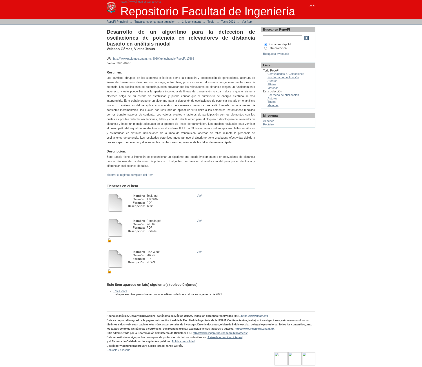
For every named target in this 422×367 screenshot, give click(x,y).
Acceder (268, 121)
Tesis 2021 (228, 21)
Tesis (210, 21)
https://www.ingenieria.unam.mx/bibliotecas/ (220, 333)
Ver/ (199, 195)
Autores (272, 81)
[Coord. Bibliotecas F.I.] (308, 364)
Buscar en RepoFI (279, 44)
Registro (268, 124)
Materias (272, 88)
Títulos (271, 84)
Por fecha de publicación (283, 77)
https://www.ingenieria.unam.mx (140, 1)
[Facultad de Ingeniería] (295, 364)
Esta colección (277, 48)
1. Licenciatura (191, 21)
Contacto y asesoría (118, 350)
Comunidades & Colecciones (285, 73)
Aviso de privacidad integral (224, 337)
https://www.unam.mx (254, 315)
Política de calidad (183, 341)
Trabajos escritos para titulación (155, 21)
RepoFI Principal (117, 21)
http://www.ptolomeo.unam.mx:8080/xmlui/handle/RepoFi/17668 (153, 58)
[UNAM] (281, 364)
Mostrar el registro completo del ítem (130, 174)
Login (312, 5)
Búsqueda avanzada (276, 53)
